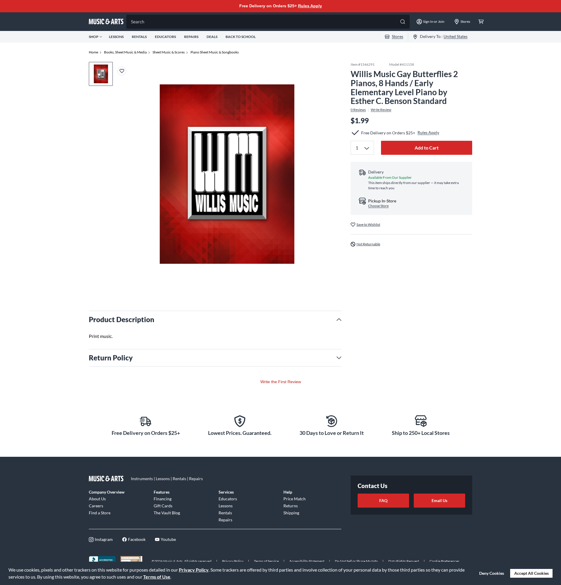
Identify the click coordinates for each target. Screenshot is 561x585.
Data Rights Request (403, 561)
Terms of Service (266, 561)
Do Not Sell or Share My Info (356, 561)
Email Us (439, 500)
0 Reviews (358, 110)
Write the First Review (280, 381)
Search (137, 21)
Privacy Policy (194, 569)
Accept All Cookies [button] (531, 573)
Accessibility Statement (306, 561)
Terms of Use (156, 576)
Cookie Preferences (444, 561)
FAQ (383, 500)
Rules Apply (310, 6)
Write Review (381, 110)
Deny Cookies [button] (491, 573)
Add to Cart (427, 147)
